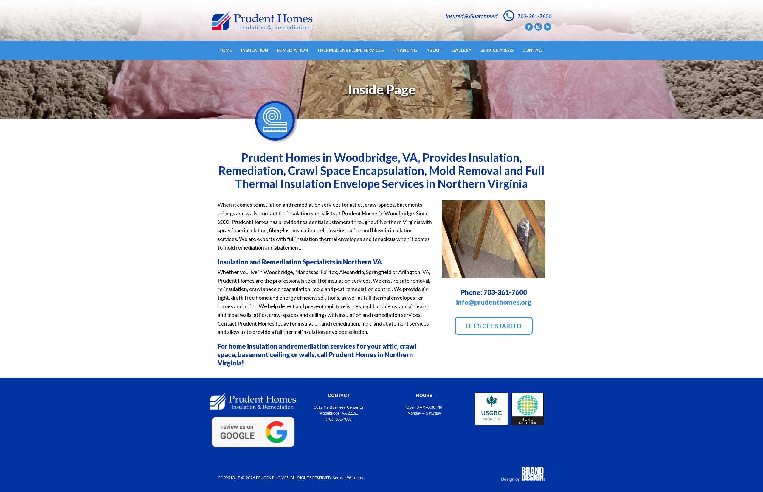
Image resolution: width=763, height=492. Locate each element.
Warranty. (355, 477)
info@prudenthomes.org (493, 302)
